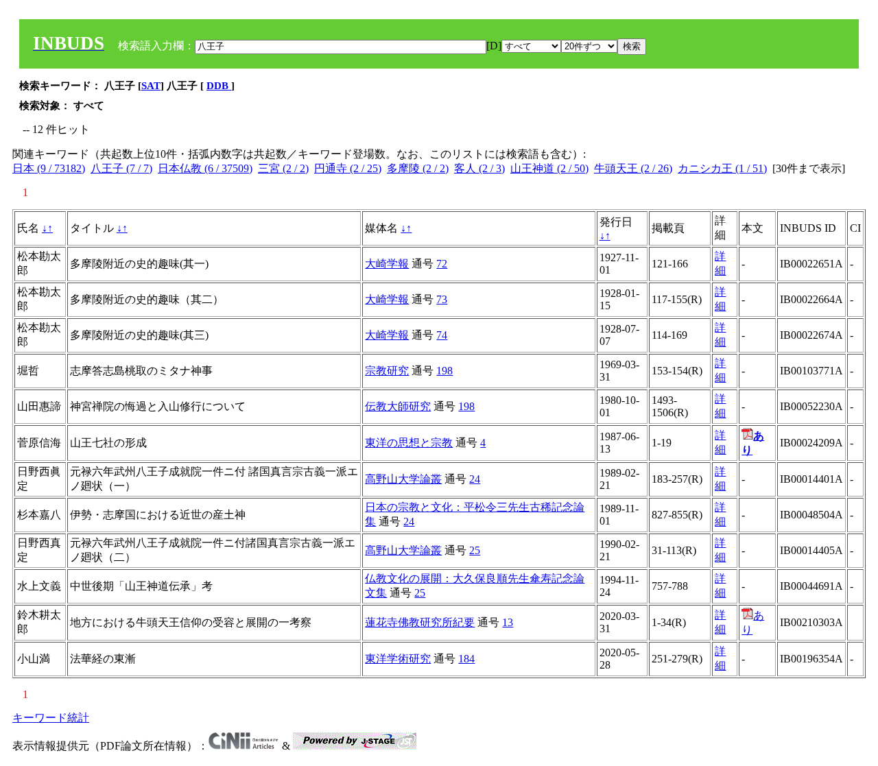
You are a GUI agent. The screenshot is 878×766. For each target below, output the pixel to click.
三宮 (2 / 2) (283, 168)
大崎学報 (387, 264)
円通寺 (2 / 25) (347, 168)
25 (474, 550)
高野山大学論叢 (403, 479)
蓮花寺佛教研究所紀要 (420, 622)
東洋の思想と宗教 (409, 442)
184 (466, 659)
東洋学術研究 (398, 659)
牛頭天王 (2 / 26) (633, 168)
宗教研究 (387, 370)
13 (507, 622)
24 (474, 479)
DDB (218, 85)
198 (444, 370)
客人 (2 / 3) (479, 168)
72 (441, 264)
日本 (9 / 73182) (48, 168)
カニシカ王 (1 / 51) (722, 168)
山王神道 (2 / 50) (549, 168)
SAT (151, 85)
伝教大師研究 (398, 406)
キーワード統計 (50, 717)
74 (441, 335)
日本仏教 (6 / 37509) (205, 168)
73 (441, 299)
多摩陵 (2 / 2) (418, 168)
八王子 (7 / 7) (121, 168)
